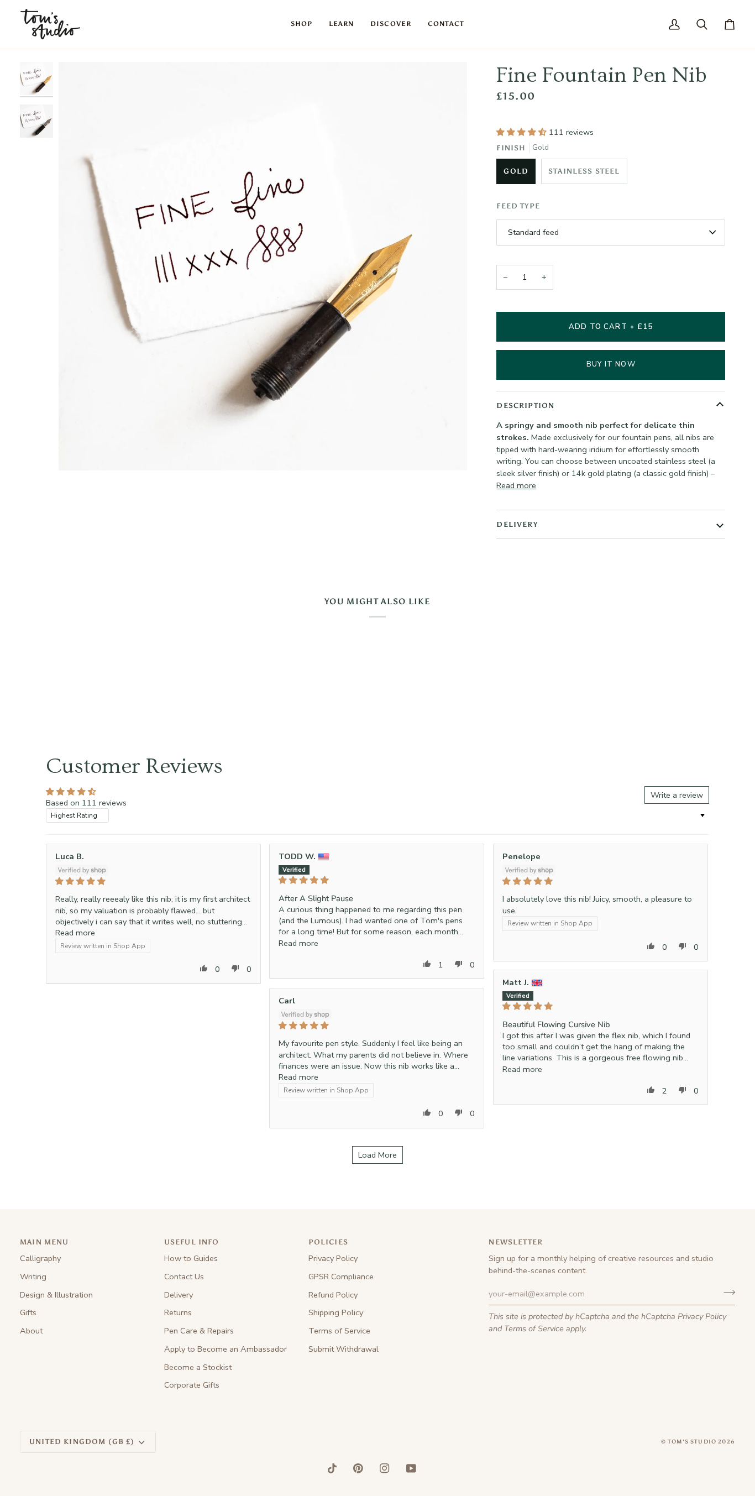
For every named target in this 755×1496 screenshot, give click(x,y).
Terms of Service (534, 1328)
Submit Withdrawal (343, 1348)
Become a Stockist (198, 1367)
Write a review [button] (677, 795)
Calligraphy (40, 1258)
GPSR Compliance (341, 1276)
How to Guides (191, 1258)
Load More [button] (377, 1154)
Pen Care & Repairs (199, 1330)
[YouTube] (411, 1468)
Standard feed (533, 232)
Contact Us (184, 1276)
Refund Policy (333, 1294)
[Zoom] (79, 449)
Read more (516, 485)
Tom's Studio (692, 1442)
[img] (153, 881)
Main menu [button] (44, 1242)
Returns (178, 1312)
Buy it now (611, 364)
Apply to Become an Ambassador (225, 1348)
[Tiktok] (332, 1468)
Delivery (178, 1294)
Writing (33, 1276)
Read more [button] (75, 932)
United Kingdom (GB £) (82, 1441)
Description (525, 405)
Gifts (28, 1312)
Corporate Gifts (191, 1384)
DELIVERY (516, 524)
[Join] (726, 1292)
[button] (301, 24)
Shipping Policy (335, 1312)
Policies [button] (328, 1242)
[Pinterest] (358, 1468)
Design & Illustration (56, 1294)
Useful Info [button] (191, 1242)
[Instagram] (385, 1468)
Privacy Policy (702, 1316)
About (31, 1330)
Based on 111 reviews (86, 802)
